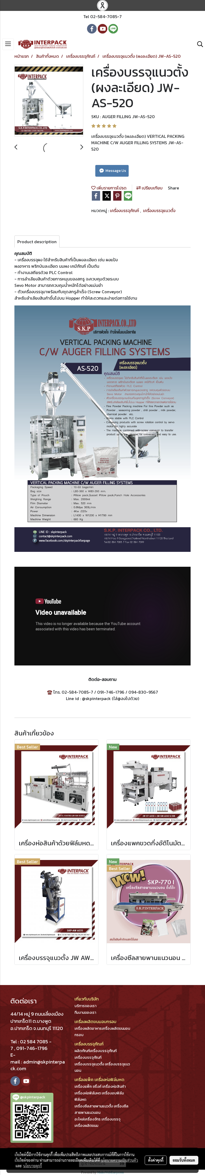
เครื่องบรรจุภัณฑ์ (125, 210)
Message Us (115, 170)
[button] (198, 44)
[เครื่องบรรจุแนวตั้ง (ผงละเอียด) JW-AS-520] (49, 101)
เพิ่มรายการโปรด (111, 188)
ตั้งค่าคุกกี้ (155, 1160)
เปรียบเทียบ (152, 188)
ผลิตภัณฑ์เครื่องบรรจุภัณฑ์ (95, 1051)
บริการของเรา (85, 1006)
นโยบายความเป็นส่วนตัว (119, 1160)
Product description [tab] (37, 241)
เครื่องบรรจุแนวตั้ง (159, 210)
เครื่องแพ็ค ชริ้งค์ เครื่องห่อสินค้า (100, 1086)
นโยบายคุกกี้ (32, 1165)
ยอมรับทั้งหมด (184, 1160)
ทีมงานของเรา (85, 1012)
